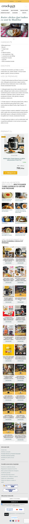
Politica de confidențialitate (7, 478)
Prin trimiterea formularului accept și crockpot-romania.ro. (12, 505)
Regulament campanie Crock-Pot (9, 468)
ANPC (2, 482)
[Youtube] (18, 521)
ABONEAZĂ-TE (14, 501)
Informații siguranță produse (7, 474)
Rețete (24, 12)
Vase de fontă (24, 10)
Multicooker (14, 10)
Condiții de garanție (5, 472)
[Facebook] (10, 521)
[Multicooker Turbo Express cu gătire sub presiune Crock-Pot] (14, 144)
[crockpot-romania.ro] (8, 6)
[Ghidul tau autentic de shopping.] (14, 518)
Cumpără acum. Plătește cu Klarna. (9, 476)
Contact (3, 459)
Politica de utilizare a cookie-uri (8, 480)
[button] (2, 30)
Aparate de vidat (5, 12)
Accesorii (15, 12)
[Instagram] (16, 521)
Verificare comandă (5, 451)
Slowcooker (4, 10)
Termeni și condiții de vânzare (8, 466)
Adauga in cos (11, 173)
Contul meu (4, 449)
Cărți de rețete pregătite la (12, 241)
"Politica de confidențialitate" (6, 505)
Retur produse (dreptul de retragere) (9, 470)
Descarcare (8, 263)
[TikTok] (13, 521)
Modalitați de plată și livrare (7, 457)
